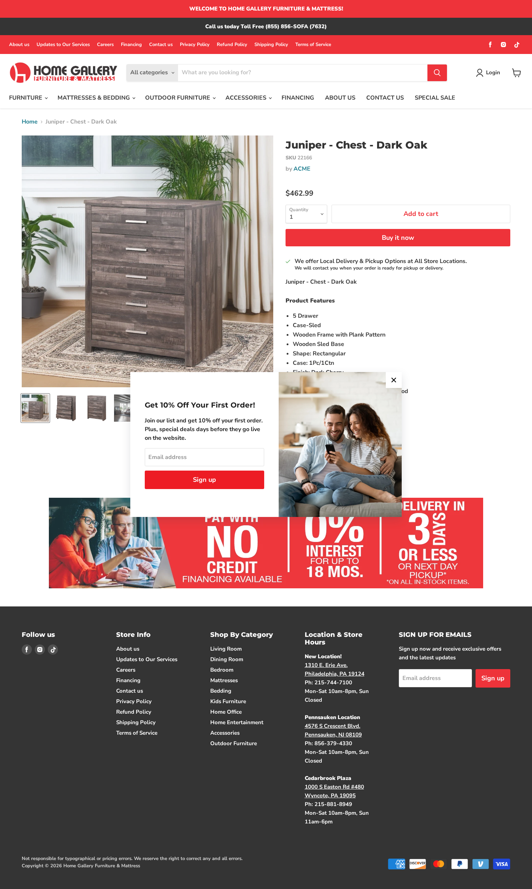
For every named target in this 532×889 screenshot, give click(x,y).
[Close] (394, 380)
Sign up (204, 479)
